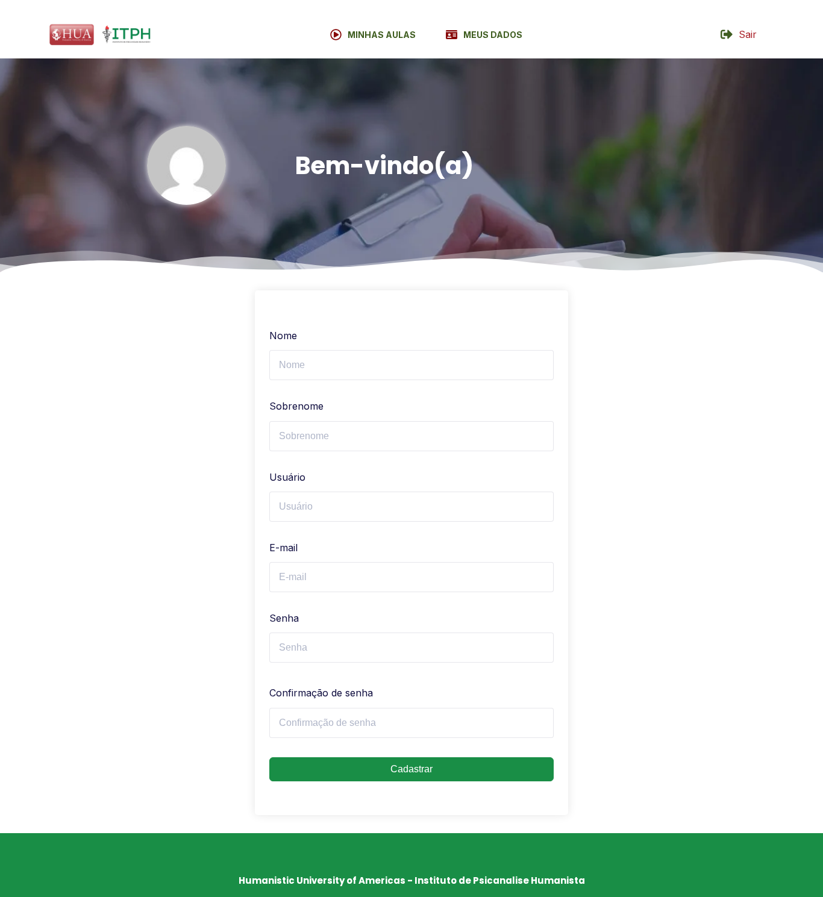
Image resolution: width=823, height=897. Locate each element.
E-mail (283, 548)
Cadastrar (411, 769)
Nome (283, 336)
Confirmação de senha (321, 693)
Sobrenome (296, 406)
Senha (284, 618)
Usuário (287, 477)
